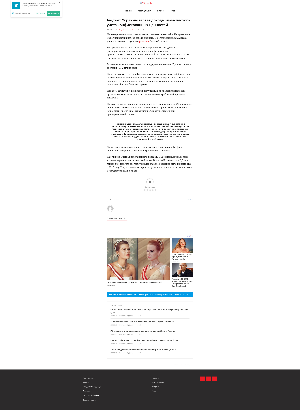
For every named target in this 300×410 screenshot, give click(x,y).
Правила (86, 391)
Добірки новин (89, 400)
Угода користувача (91, 395)
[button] (215, 11)
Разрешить (53, 13)
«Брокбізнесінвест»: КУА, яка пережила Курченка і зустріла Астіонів (142, 321)
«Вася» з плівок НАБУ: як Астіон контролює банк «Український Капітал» (144, 340)
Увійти (190, 200)
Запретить (40, 13)
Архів (173, 11)
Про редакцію (88, 378)
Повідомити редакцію (92, 386)
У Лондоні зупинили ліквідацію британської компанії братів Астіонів (143, 331)
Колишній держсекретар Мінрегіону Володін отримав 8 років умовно (143, 349)
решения (144, 41)
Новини (128, 11)
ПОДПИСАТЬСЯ (181, 295)
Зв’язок (86, 382)
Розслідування (144, 11)
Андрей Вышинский (126, 30)
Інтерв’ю (161, 11)
